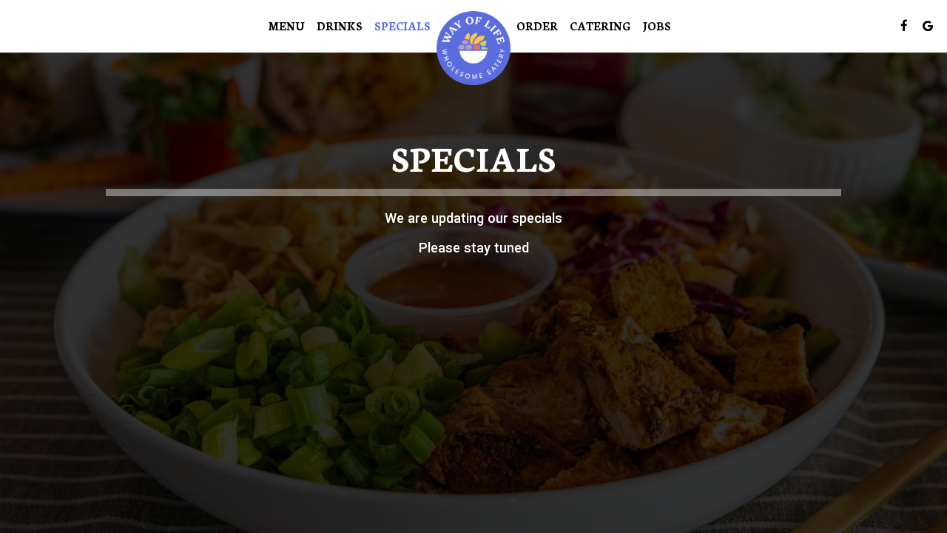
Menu (286, 26)
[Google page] (928, 26)
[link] (473, 48)
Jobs (657, 26)
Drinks (340, 26)
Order (537, 26)
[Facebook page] (904, 26)
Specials (402, 26)
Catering (600, 26)
